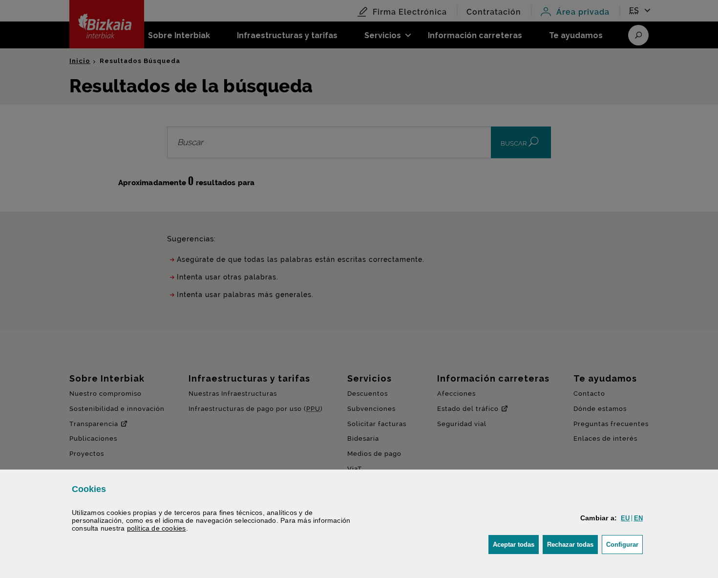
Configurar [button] (624, 544)
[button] (625, 518)
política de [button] (156, 528)
